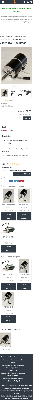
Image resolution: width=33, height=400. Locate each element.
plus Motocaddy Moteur (17, 178)
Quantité (19, 118)
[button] (13, 87)
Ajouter (27, 118)
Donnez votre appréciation (21, 174)
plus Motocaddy (5, 178)
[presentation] (3, 67)
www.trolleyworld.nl (9, 373)
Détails (8, 214)
